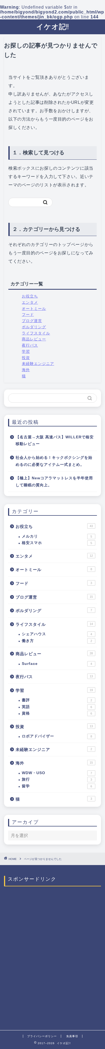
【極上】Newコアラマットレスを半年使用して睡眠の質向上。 (54, 481)
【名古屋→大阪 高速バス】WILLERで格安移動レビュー (55, 440)
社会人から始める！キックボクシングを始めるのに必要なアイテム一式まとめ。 (54, 461)
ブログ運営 (32, 321)
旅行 (57, 779)
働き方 (57, 641)
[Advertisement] (52, 956)
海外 (26, 370)
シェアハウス (57, 634)
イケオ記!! (52, 26)
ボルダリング (34, 327)
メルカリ (57, 536)
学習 (26, 352)
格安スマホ (57, 543)
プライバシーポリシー (42, 1036)
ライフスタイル (36, 333)
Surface (57, 664)
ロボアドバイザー (57, 736)
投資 (26, 358)
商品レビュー (34, 339)
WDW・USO (57, 773)
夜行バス (30, 345)
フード (28, 315)
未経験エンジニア (38, 364)
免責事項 (72, 1036)
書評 (57, 700)
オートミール (34, 309)
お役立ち (30, 296)
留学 (57, 786)
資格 (57, 713)
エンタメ (30, 302)
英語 (57, 707)
